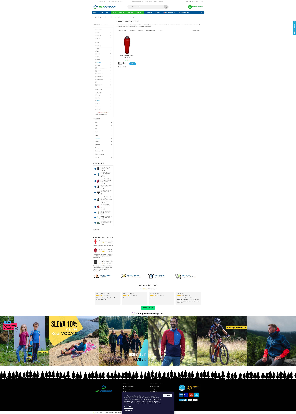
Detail (132, 63)
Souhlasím (167, 395)
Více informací (128, 406)
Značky (97, 157)
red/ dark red (104, 70)
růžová (104, 65)
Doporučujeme (122, 30)
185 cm (119, 66)
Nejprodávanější (150, 30)
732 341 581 (127, 389)
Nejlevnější (132, 30)
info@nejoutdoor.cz (129, 386)
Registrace (195, 1)
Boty (96, 132)
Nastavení (128, 410)
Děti (96, 129)
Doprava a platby (139, 1)
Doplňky (97, 141)
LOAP (104, 97)
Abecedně (161, 30)
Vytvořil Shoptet (98, 412)
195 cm (124, 66)
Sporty (96, 135)
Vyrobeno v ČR (99, 151)
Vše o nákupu (159, 1)
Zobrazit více (148, 308)
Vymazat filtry (102, 113)
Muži (96, 122)
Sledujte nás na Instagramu (150, 313)
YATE (104, 103)
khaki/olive (104, 82)
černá (104, 54)
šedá (104, 56)
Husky (104, 95)
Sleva (104, 38)
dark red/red (104, 84)
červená (104, 62)
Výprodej (97, 144)
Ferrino (104, 106)
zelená (104, 51)
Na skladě (104, 29)
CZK (202, 1)
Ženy (96, 125)
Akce (104, 32)
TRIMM (104, 100)
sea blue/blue (104, 76)
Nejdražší (140, 30)
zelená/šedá (104, 73)
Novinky (97, 147)
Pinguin (104, 109)
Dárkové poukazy (99, 154)
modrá (104, 59)
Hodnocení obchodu (148, 285)
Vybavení (97, 138)
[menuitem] (95, 12)
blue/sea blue (104, 79)
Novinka (104, 35)
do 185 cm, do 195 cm (104, 68)
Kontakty (149, 1)
